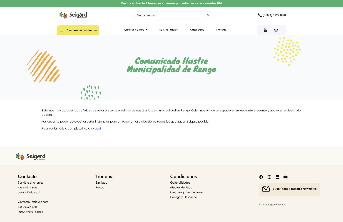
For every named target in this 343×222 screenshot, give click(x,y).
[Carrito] (277, 30)
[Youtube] (285, 177)
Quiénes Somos (134, 29)
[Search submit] (209, 15)
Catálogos (197, 29)
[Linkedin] (277, 177)
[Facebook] (261, 177)
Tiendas (221, 29)
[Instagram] (269, 177)
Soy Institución (168, 29)
